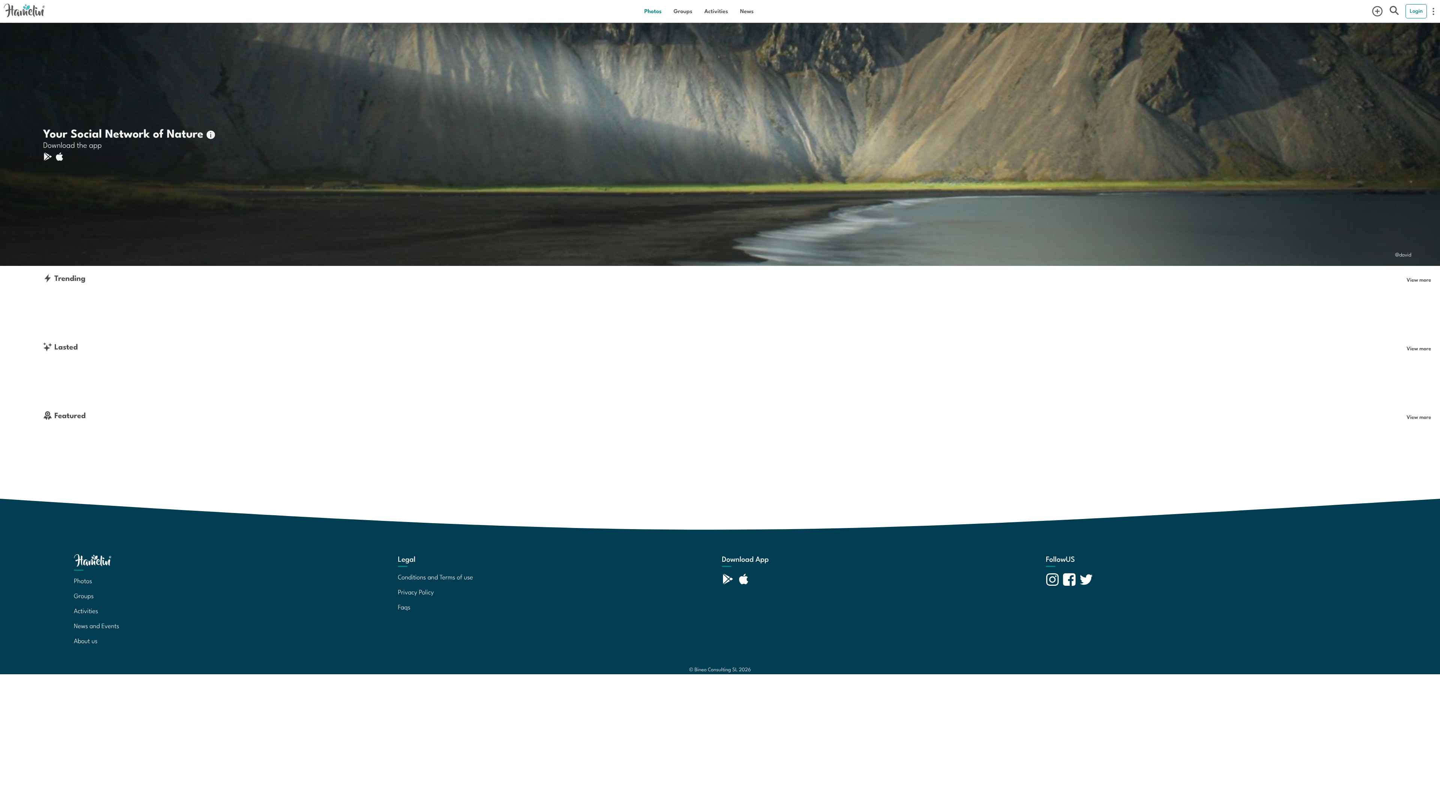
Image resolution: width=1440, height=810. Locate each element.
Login (1416, 11)
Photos (653, 11)
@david (1403, 254)
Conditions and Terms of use (435, 577)
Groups (683, 11)
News (746, 11)
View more (1419, 279)
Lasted (65, 346)
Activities (716, 11)
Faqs (404, 607)
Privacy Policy (416, 592)
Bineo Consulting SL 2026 (720, 669)
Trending (69, 278)
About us (86, 640)
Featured (69, 415)
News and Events (96, 625)
